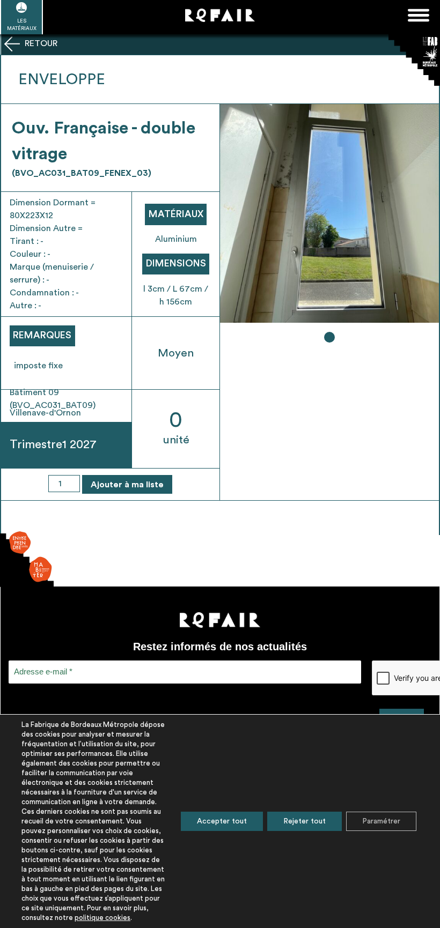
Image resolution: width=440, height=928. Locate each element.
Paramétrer (381, 821)
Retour (40, 43)
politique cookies (102, 917)
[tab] (329, 337)
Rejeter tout (304, 821)
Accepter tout (222, 821)
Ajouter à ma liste (127, 484)
